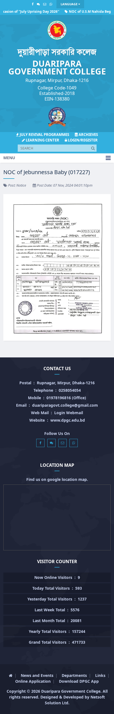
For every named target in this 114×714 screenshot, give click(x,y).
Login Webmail (68, 412)
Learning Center (42, 140)
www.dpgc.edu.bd (67, 420)
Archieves (88, 134)
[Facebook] (32, 4)
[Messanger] (38, 4)
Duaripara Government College (70, 691)
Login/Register (82, 140)
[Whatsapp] (51, 4)
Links (100, 675)
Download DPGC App (79, 681)
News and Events (37, 675)
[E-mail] (44, 4)
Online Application (33, 681)
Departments (74, 675)
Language (69, 4)
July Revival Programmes (44, 134)
